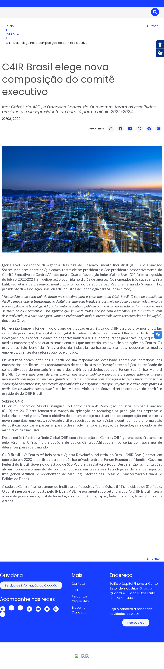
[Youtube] (38, 608)
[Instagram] (2, 608)
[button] (111, 128)
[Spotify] (55, 608)
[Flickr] (47, 608)
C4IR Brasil (13, 34)
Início (10, 26)
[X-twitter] (29, 608)
